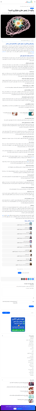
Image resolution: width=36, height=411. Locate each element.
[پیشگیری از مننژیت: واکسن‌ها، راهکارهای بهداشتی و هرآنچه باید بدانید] (31, 396)
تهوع (8, 215)
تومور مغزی (32, 51)
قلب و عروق (31, 366)
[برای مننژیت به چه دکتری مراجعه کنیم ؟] (31, 401)
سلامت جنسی (31, 363)
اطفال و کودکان (31, 341)
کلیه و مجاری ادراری (30, 369)
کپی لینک (20, 272)
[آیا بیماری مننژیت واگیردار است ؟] (14, 114)
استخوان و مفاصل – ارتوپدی (29, 339)
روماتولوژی (32, 359)
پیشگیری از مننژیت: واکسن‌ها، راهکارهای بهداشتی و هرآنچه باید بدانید (19, 395)
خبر (32, 350)
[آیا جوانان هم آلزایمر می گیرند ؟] (31, 114)
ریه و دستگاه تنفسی (30, 360)
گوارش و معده (31, 370)
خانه (32, 6)
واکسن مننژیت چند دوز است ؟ (24, 391)
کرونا (32, 367)
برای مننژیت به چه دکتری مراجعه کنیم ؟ (23, 399)
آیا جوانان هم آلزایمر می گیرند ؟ (24, 112)
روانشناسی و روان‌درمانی (30, 357)
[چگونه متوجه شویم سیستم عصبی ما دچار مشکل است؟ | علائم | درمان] (31, 384)
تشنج (3, 215)
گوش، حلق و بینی (31, 372)
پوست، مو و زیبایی (31, 344)
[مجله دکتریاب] (29, 2)
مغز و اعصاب (30, 6)
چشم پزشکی (31, 348)
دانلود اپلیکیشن (19, 408)
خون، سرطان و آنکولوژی (30, 353)
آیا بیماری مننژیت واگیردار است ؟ (7, 112)
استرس (32, 157)
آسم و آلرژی (31, 338)
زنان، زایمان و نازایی (30, 362)
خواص (32, 351)
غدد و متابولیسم (31, 365)
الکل (27, 161)
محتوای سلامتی (31, 373)
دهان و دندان (31, 356)
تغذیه (32, 347)
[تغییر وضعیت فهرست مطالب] (32, 41)
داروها (32, 354)
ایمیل (33, 301)
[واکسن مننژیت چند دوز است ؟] (31, 392)
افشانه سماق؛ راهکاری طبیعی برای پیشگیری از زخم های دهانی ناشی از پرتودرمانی (17, 386)
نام (33, 297)
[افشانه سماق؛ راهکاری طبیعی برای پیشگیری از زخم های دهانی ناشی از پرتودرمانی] (31, 388)
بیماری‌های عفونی (31, 342)
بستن (15, 408)
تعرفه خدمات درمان (30, 345)
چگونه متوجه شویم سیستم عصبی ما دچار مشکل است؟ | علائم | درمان (19, 382)
